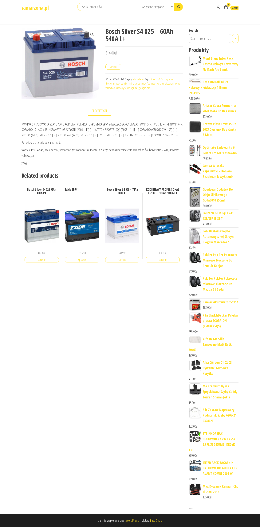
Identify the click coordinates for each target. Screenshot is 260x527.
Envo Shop (156, 520)
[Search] (235, 38)
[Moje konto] (218, 7)
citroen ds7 (155, 79)
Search (193, 30)
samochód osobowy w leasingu (119, 88)
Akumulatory (138, 79)
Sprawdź (113, 67)
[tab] (102, 111)
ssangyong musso (142, 88)
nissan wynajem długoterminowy (165, 83)
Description (99, 110)
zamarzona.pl (35, 7)
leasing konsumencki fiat (139, 83)
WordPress (132, 520)
